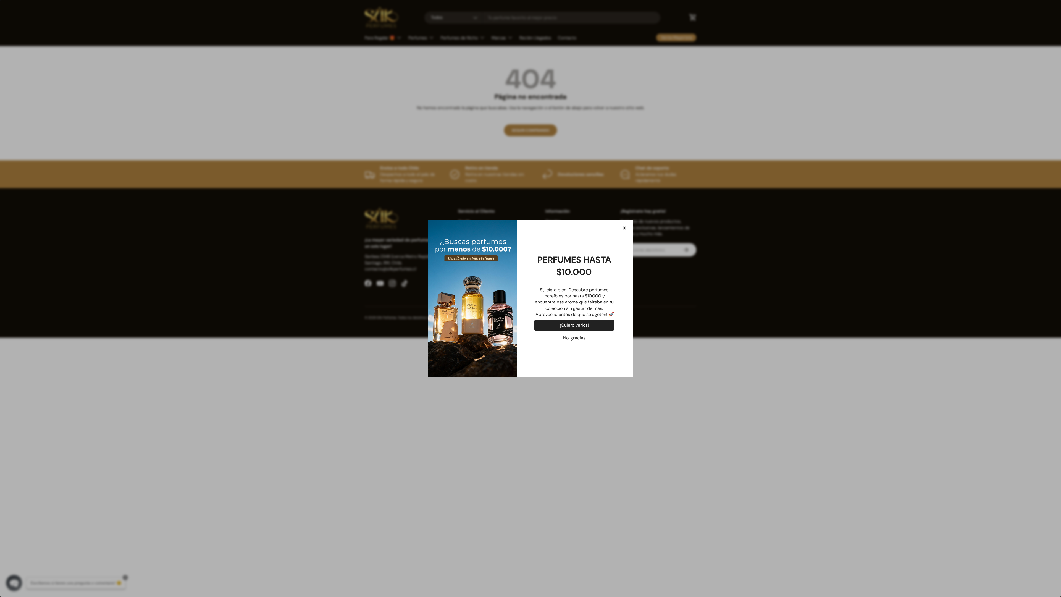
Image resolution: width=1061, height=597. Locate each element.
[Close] (624, 228)
